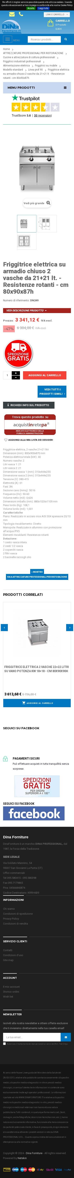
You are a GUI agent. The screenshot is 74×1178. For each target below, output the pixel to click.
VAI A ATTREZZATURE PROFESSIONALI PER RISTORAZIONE (37, 577)
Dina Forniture (34, 1153)
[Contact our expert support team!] (12, 14)
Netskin (22, 1158)
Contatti (7, 950)
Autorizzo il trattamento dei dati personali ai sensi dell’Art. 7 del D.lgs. (37, 1044)
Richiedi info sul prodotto (29, 405)
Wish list (8, 996)
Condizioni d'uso (13, 955)
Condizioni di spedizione (18, 913)
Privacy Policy (11, 918)
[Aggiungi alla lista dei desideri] (68, 604)
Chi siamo (9, 908)
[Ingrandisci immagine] (68, 615)
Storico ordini (11, 991)
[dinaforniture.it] (12, 26)
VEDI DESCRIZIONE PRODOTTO (24, 310)
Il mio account (11, 986)
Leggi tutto (43, 8)
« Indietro (37, 572)
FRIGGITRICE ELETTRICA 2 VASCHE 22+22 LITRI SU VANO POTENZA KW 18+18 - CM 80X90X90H (36, 669)
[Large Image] (37, 1169)
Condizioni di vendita (15, 923)
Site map (8, 960)
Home (6, 49)
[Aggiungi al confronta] (68, 610)
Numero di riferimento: (16, 300)
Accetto (31, 8)
